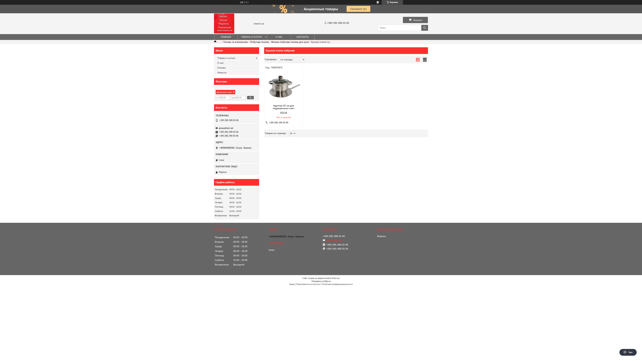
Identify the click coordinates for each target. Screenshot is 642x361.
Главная (226, 37)
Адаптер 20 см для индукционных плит (283, 107)
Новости (221, 72)
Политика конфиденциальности (337, 284)
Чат (630, 352)
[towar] (224, 32)
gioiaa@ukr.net (226, 128)
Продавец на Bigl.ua (321, 281)
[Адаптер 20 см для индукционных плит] (283, 86)
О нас (279, 37)
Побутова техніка (259, 42)
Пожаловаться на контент (308, 284)
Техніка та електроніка (235, 42)
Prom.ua (336, 278)
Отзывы (221, 67)
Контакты (303, 37)
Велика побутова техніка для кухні (290, 42)
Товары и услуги (251, 37)
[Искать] (424, 28)
